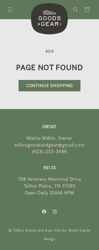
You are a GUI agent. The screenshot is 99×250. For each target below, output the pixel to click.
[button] (10, 9)
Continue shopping (49, 85)
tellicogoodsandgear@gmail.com (49, 145)
